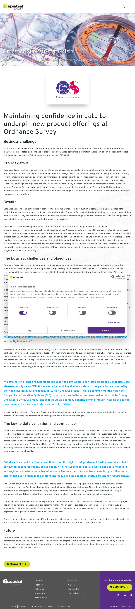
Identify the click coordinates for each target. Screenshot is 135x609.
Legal (13, 606)
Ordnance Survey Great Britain (57, 60)
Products (39, 585)
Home (5, 60)
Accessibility (63, 606)
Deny (29, 330)
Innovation (40, 593)
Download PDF (15, 564)
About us (15, 60)
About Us (39, 581)
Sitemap (50, 606)
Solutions (39, 589)
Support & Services (77, 593)
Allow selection (68, 330)
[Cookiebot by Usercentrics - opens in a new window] (113, 277)
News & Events (41, 598)
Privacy (22, 606)
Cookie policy (36, 606)
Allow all (106, 330)
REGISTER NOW (117, 587)
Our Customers (31, 60)
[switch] (52, 313)
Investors (72, 581)
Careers (71, 585)
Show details (114, 322)
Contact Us (73, 589)
